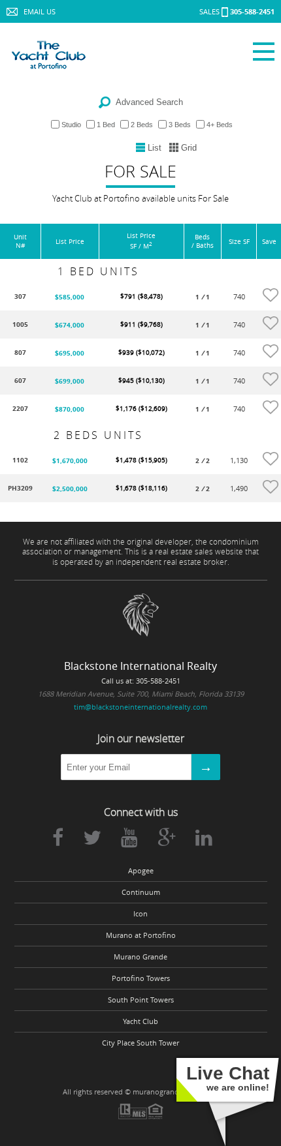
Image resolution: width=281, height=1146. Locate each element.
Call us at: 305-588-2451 (140, 681)
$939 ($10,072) (141, 352)
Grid (189, 148)
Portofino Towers (141, 978)
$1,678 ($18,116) (141, 488)
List (154, 148)
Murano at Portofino (141, 935)
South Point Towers (141, 999)
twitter (92, 837)
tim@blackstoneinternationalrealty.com (140, 707)
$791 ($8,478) (141, 296)
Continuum (141, 892)
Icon (140, 913)
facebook (57, 837)
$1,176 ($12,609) (141, 408)
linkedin (203, 837)
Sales (236, 11)
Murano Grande (140, 956)
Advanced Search (149, 102)
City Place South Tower (140, 1043)
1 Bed (106, 124)
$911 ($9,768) (141, 324)
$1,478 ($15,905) (141, 460)
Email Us (40, 11)
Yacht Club (140, 1021)
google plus (166, 837)
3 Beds (180, 124)
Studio (71, 124)
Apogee (141, 870)
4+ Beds (220, 124)
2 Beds (142, 124)
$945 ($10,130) (141, 380)
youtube (129, 837)
